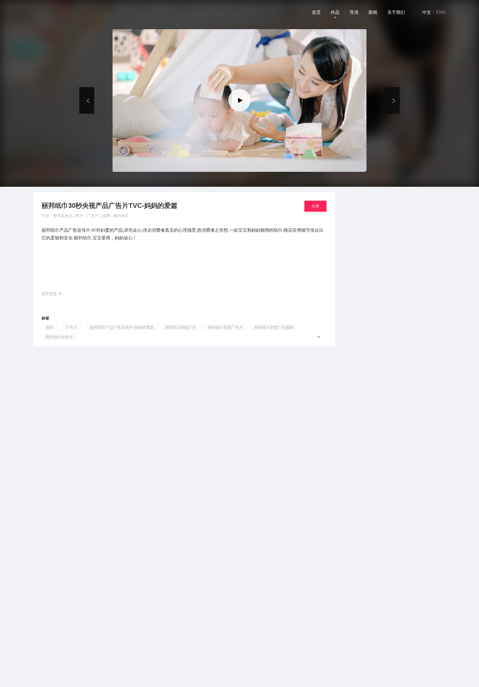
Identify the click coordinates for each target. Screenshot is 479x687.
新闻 (372, 12)
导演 (354, 12)
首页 (316, 12)
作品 (335, 12)
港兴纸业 (121, 215)
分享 (315, 206)
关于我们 (396, 12)
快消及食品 (63, 215)
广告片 (93, 215)
